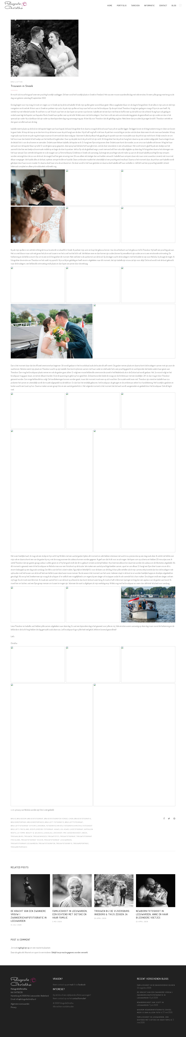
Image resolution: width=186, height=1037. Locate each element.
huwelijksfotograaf (73, 829)
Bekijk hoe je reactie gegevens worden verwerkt (70, 952)
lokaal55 (48, 833)
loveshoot (58, 833)
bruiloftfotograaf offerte (24, 826)
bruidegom (22, 819)
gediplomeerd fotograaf (42, 829)
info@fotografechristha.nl (26, 999)
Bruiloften (17, 82)
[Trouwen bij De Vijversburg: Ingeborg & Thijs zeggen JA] (113, 890)
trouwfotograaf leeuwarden (58, 840)
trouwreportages (19, 847)
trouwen (28, 836)
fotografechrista (54, 826)
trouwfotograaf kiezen (32, 840)
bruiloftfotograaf (74, 822)
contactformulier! (79, 998)
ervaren (41, 826)
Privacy (13, 1007)
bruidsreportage (19, 822)
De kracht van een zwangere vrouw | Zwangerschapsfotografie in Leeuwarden (155, 995)
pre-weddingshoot (72, 833)
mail (71, 984)
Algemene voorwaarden (20, 1004)
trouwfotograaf (68, 836)
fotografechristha (73, 826)
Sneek (84, 833)
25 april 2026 (100, 918)
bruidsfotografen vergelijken (59, 819)
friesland (24, 829)
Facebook (81, 984)
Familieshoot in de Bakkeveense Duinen (156, 985)
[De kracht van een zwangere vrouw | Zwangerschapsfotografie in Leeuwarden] (30, 890)
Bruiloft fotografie (54, 822)
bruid (13, 819)
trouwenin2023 (40, 836)
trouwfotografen (47, 843)
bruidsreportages (35, 822)
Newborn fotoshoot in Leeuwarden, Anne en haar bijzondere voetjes (152, 914)
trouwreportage (81, 843)
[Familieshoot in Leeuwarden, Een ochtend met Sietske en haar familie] (72, 890)
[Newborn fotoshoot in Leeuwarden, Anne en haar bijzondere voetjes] (155, 890)
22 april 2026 (142, 922)
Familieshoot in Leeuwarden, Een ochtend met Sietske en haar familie (70, 914)
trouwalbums (17, 836)
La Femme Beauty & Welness (30, 833)
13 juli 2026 (16, 925)
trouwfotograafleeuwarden (24, 843)
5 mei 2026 (57, 922)
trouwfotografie (64, 843)
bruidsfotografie (82, 819)
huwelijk (58, 829)
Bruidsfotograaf (35, 819)
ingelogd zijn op (23, 947)
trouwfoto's (53, 836)
